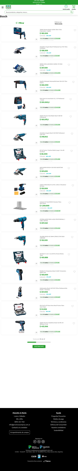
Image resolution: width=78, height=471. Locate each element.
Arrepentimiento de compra (19, 432)
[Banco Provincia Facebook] (35, 441)
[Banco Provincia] (39, 441)
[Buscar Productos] (71, 12)
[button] (36, 39)
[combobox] (39, 12)
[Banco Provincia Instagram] (43, 441)
